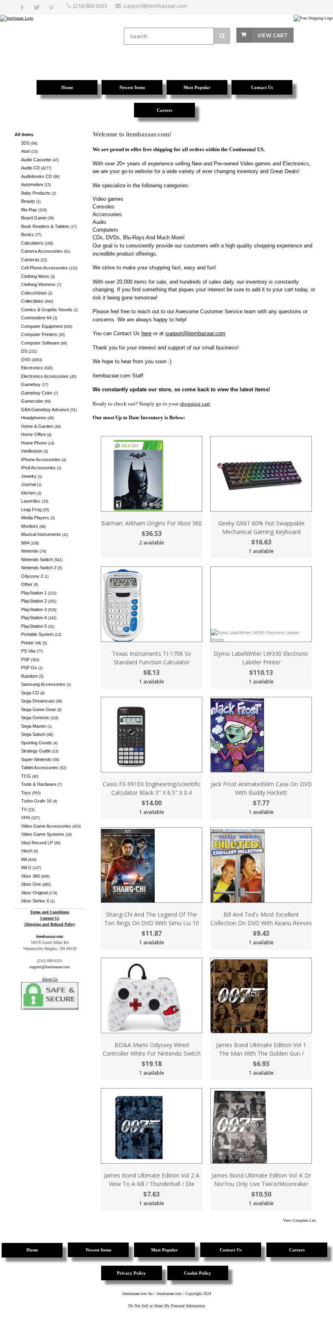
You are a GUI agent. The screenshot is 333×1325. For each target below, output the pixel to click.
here (146, 333)
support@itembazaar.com (155, 5)
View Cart (272, 35)
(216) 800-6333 (90, 5)
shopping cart (195, 404)
